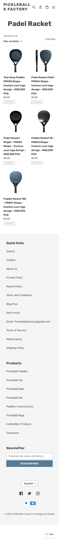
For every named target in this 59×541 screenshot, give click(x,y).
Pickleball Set (14, 380)
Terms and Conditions (19, 295)
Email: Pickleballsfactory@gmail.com (28, 321)
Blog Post (12, 304)
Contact (10, 260)
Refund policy (14, 339)
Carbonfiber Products (18, 424)
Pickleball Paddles (17, 371)
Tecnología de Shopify (43, 514)
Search (10, 251)
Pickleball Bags (15, 415)
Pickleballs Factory (17, 6)
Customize (12, 432)
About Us (11, 268)
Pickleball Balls (15, 388)
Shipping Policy (15, 347)
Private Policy (14, 277)
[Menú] (53, 7)
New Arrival (13, 312)
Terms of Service (16, 330)
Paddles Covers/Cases (19, 406)
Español (28, 483)
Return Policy (14, 286)
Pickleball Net (14, 397)
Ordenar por (10, 36)
